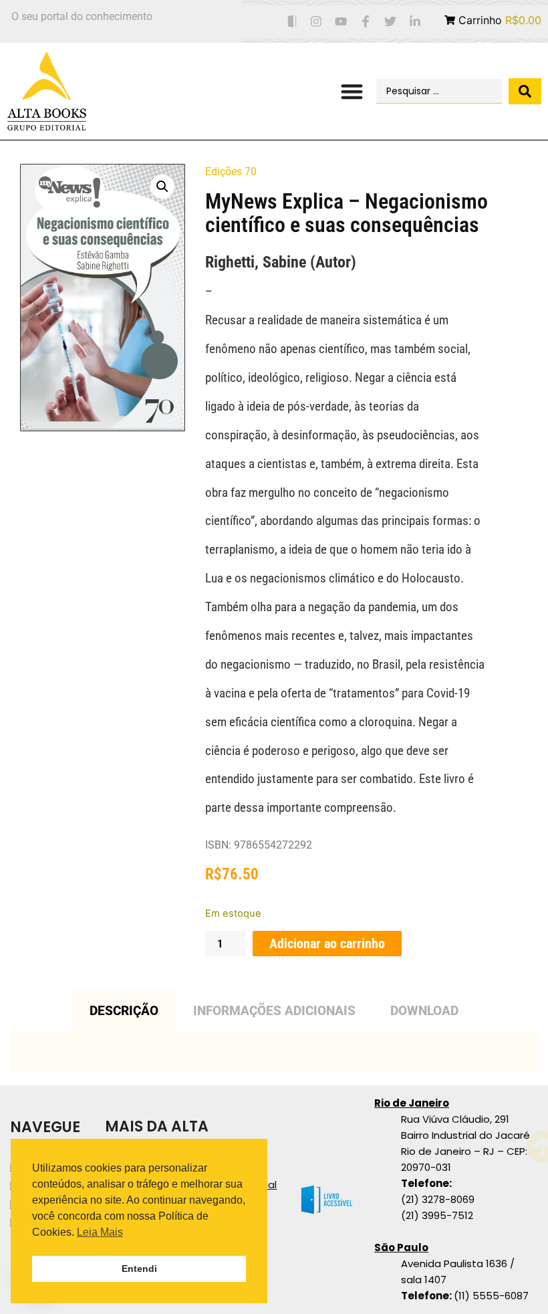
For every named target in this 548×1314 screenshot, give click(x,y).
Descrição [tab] (124, 1010)
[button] (352, 91)
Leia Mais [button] (100, 1232)
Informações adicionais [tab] (274, 1010)
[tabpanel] (274, 1051)
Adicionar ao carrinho (327, 944)
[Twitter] (390, 21)
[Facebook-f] (366, 21)
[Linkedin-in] (414, 21)
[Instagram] (316, 21)
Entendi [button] (139, 1268)
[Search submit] (525, 91)
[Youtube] (341, 21)
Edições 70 (231, 171)
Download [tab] (424, 1010)
